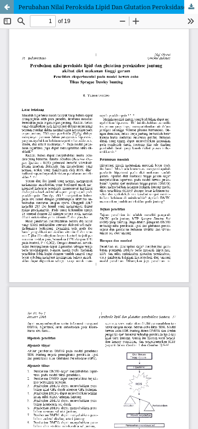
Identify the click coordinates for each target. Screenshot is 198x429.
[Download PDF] (191, 7)
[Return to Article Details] (7, 7)
